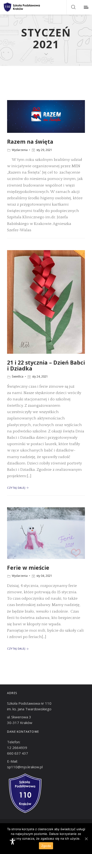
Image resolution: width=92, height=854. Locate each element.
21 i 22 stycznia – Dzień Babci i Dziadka (46, 365)
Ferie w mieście (28, 567)
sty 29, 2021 (44, 150)
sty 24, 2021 (40, 376)
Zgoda (46, 846)
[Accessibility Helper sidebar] (12, 841)
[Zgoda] (86, 838)
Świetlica (17, 376)
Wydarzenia (20, 150)
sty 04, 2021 (44, 576)
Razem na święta (30, 141)
